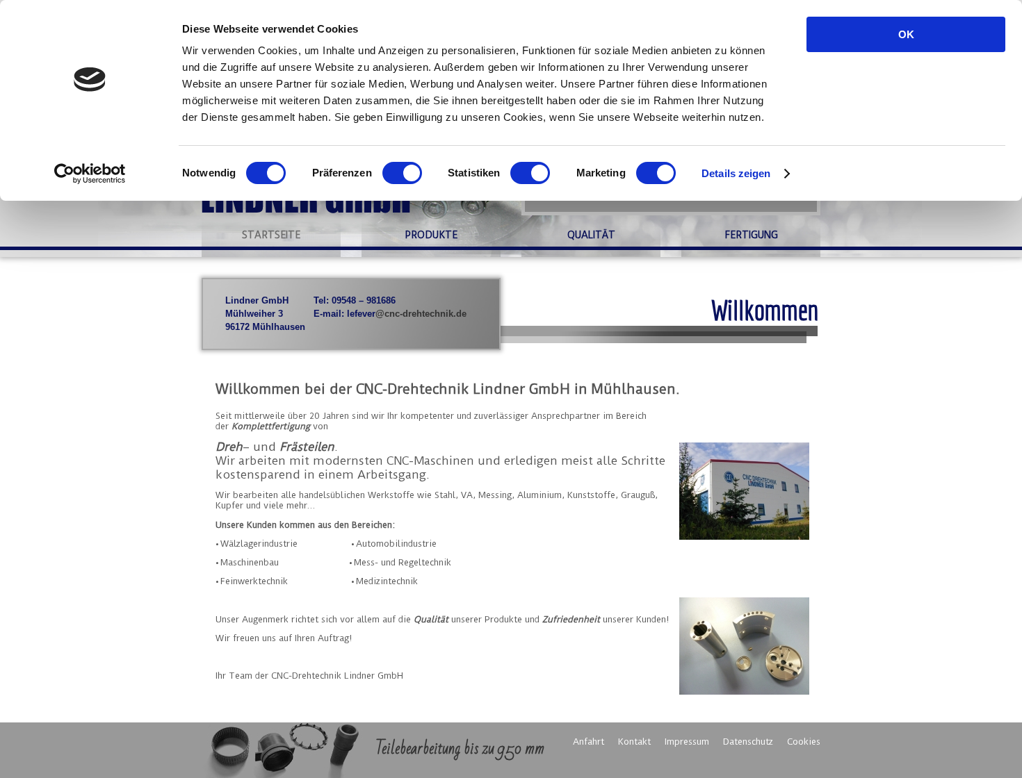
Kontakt (634, 741)
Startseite (271, 234)
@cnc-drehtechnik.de (421, 313)
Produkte (431, 234)
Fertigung (751, 234)
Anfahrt (588, 741)
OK (906, 34)
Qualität (591, 234)
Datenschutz (748, 741)
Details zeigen (735, 173)
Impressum (687, 741)
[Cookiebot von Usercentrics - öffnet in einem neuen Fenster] (90, 173)
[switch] (402, 173)
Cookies (803, 741)
